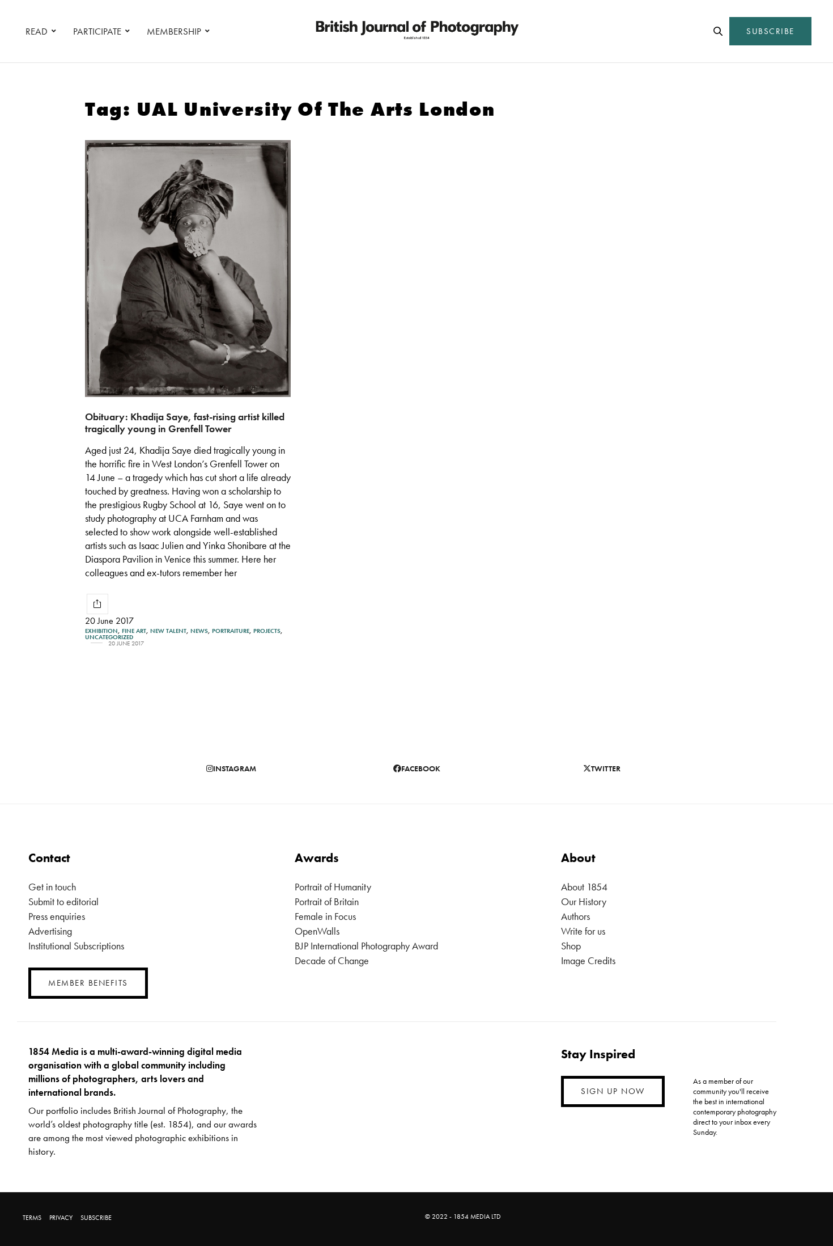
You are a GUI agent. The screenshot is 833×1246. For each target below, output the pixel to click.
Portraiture (230, 631)
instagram (234, 768)
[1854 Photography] (416, 31)
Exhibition (101, 631)
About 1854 (584, 886)
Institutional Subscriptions (76, 945)
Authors (575, 916)
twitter (605, 768)
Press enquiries (56, 916)
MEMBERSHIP (174, 31)
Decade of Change (332, 960)
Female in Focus (325, 916)
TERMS (32, 1217)
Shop (571, 945)
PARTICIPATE (97, 31)
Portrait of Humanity (333, 886)
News (199, 631)
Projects (266, 631)
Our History (583, 901)
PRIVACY (61, 1217)
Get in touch (52, 886)
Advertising (50, 930)
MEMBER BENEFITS (88, 983)
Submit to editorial (63, 901)
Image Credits (588, 960)
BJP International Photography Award (366, 945)
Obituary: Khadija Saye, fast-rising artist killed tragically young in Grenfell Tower (184, 422)
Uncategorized (109, 637)
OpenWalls (317, 930)
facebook (420, 768)
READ (37, 31)
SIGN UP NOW (613, 1091)
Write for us (583, 930)
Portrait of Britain (327, 901)
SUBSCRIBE (770, 31)
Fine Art (134, 631)
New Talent (168, 631)
